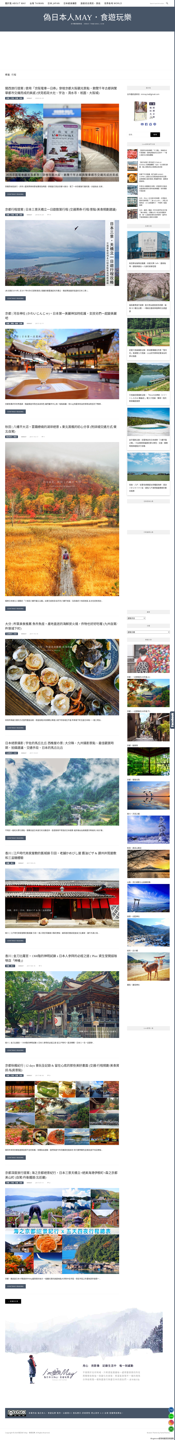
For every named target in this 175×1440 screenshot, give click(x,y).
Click (172, 720)
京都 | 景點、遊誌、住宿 (14, 323)
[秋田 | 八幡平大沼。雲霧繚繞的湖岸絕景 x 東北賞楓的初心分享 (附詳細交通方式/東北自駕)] (62, 519)
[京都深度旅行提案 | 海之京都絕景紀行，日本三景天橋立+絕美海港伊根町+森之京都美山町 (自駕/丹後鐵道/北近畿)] (62, 1231)
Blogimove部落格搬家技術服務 (162, 1438)
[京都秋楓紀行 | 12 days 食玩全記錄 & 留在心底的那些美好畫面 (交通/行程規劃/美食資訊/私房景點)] (62, 1113)
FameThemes (165, 1433)
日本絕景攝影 (70, 3)
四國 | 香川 (10, 863)
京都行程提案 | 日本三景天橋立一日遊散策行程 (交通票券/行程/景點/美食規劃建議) (60, 209)
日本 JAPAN (54, 3)
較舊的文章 (14, 1301)
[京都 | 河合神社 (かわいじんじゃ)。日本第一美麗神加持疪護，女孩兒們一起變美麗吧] (62, 364)
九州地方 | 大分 (11, 634)
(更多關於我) (134, 1379)
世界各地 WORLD (113, 3)
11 (50, 215)
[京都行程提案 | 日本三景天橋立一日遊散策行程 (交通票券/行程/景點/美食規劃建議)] (62, 253)
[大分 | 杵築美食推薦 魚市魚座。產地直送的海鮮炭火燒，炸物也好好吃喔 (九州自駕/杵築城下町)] (62, 677)
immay (29, 98)
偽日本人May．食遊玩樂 (87, 17)
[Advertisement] (87, 51)
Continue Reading (15, 194)
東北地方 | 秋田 (11, 437)
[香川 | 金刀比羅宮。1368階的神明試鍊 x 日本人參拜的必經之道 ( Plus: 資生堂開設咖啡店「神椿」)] (62, 1004)
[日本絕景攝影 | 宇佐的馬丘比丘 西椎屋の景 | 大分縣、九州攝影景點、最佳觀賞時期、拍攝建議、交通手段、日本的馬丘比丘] (62, 791)
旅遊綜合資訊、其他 (90, 3)
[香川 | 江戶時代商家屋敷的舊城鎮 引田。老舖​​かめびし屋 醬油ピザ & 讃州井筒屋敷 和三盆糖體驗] (62, 898)
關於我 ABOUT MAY (15, 3)
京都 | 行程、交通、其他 (14, 98)
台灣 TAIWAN (37, 3)
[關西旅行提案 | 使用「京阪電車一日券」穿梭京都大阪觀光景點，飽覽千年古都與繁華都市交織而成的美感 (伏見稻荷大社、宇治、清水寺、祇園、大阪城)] (62, 142)
